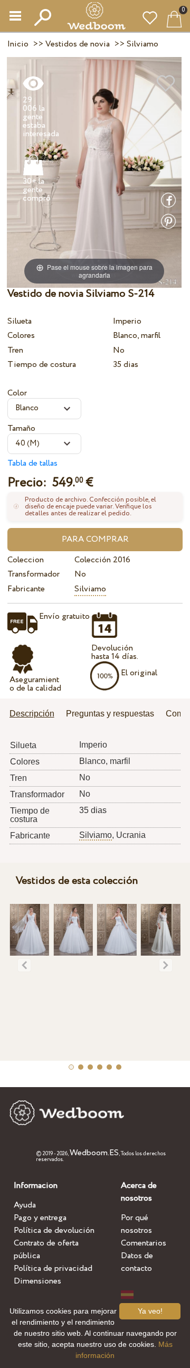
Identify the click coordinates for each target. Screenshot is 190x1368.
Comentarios (143, 1243)
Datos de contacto (137, 1262)
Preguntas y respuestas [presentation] (110, 713)
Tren (15, 350)
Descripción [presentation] (32, 713)
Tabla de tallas (32, 463)
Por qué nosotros (136, 1224)
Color (17, 393)
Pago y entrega (40, 1218)
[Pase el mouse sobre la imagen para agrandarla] (94, 172)
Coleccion (25, 560)
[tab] (36, 714)
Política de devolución (54, 1230)
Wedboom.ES (94, 1153)
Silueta (19, 321)
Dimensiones (37, 1281)
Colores (21, 336)
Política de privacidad (53, 1268)
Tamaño (21, 428)
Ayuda (25, 1205)
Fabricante (26, 589)
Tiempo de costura (41, 365)
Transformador (33, 574)
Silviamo (90, 589)
